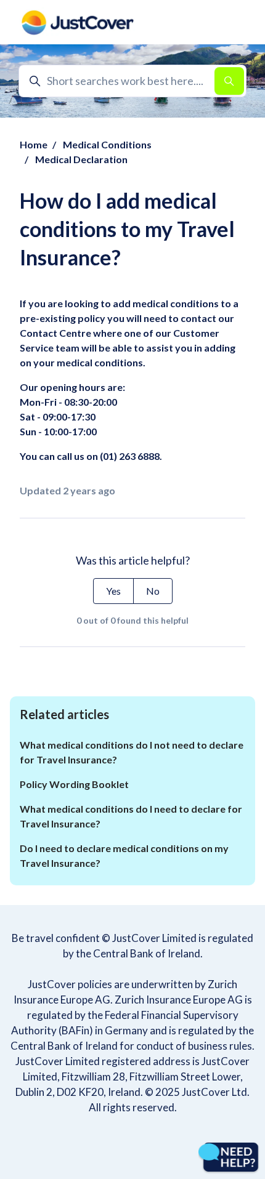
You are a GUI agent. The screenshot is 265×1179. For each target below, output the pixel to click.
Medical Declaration (81, 159)
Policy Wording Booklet (74, 784)
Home (33, 144)
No (153, 591)
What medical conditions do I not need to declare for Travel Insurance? (131, 752)
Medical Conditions (107, 144)
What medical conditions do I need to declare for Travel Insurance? (131, 816)
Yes (113, 591)
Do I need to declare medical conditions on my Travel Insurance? (124, 855)
